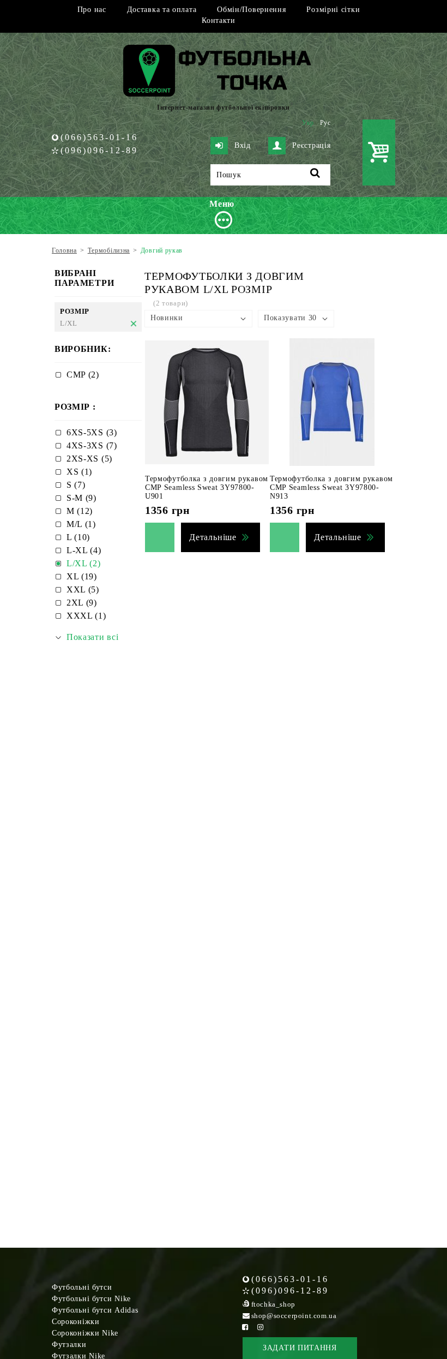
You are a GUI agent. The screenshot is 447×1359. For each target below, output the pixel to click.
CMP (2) (83, 374)
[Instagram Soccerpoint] (260, 1327)
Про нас (91, 9)
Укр (308, 123)
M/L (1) (81, 524)
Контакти (218, 20)
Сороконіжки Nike (85, 1333)
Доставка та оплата (162, 9)
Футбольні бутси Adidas (95, 1310)
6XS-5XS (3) (92, 432)
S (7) (76, 484)
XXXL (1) (86, 615)
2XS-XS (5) (89, 458)
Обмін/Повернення (251, 9)
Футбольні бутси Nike (91, 1299)
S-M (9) (81, 497)
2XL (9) (82, 602)
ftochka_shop (273, 1304)
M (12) (80, 511)
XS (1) (79, 471)
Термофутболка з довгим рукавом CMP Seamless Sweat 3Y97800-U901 (206, 487)
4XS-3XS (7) (92, 445)
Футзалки (69, 1344)
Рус (325, 123)
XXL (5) (83, 589)
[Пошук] (315, 174)
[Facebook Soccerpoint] (245, 1327)
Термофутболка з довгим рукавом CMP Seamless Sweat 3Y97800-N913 (331, 487)
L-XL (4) (84, 550)
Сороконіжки (76, 1322)
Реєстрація (311, 145)
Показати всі (92, 637)
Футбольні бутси (82, 1287)
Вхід (242, 145)
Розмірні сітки (333, 9)
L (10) (78, 537)
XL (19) (82, 576)
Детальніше (213, 537)
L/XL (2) (84, 563)
